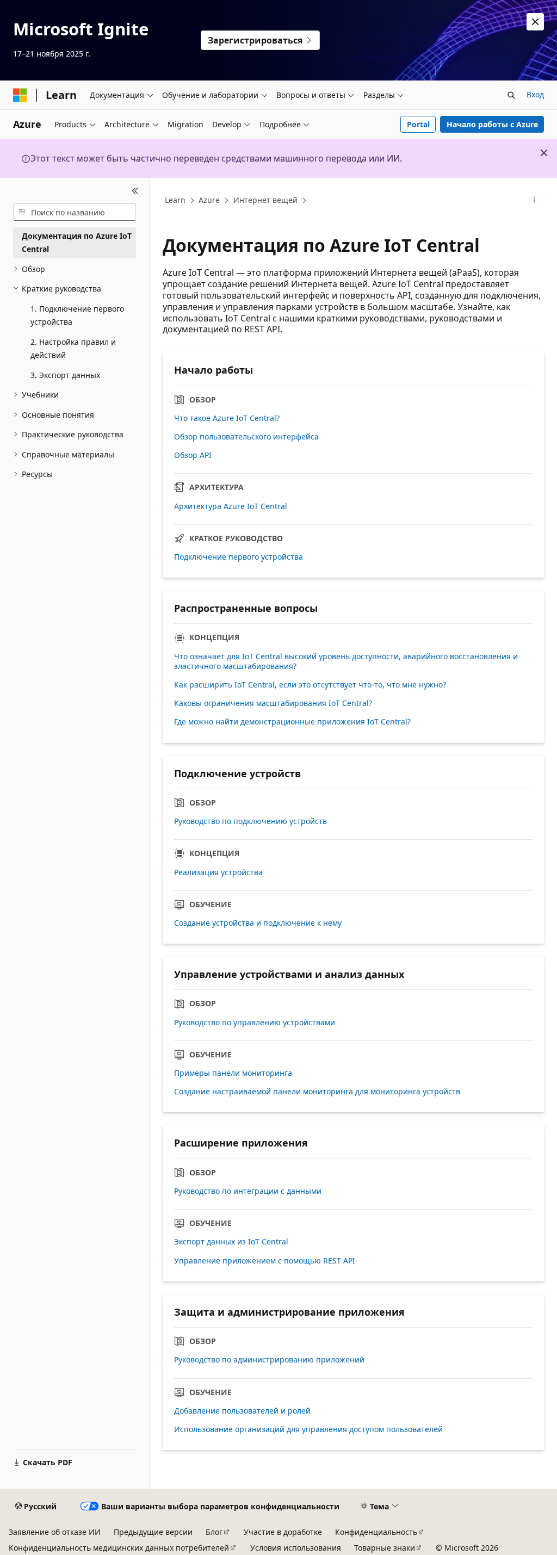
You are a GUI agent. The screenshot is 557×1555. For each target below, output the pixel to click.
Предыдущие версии (153, 1532)
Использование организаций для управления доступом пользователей (308, 1429)
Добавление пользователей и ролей (242, 1411)
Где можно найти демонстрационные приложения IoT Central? (292, 722)
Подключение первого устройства (238, 557)
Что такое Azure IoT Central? (227, 418)
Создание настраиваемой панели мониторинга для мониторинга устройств (317, 1091)
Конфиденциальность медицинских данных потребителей (119, 1547)
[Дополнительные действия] (534, 200)
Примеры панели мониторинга (233, 1073)
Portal (418, 124)
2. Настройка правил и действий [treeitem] (73, 349)
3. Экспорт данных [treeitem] (65, 375)
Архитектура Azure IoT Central (230, 506)
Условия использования (295, 1547)
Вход (535, 94)
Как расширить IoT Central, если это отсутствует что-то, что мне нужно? (310, 685)
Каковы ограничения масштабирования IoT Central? (273, 703)
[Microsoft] (20, 95)
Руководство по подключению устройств (250, 821)
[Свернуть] (135, 191)
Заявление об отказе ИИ (55, 1532)
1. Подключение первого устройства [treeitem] (77, 315)
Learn (175, 200)
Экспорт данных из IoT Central (231, 1242)
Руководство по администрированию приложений (269, 1360)
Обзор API (193, 455)
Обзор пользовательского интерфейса (246, 437)
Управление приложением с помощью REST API (264, 1261)
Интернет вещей (265, 200)
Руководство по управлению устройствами (254, 1022)
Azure (209, 200)
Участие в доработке (283, 1532)
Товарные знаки (384, 1547)
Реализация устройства (218, 872)
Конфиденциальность (376, 1532)
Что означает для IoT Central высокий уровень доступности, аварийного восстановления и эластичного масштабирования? (346, 661)
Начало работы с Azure (492, 124)
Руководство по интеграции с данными (247, 1191)
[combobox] (74, 212)
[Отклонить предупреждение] (535, 21)
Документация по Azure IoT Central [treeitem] (77, 243)
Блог (214, 1532)
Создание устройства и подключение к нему (258, 923)
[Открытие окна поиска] (511, 95)
